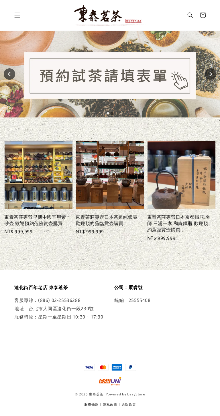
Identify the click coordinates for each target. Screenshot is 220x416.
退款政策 (128, 404)
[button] (17, 15)
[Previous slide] (9, 74)
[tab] (108, 113)
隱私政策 (110, 404)
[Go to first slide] (210, 74)
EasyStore (136, 394)
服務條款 (91, 404)
